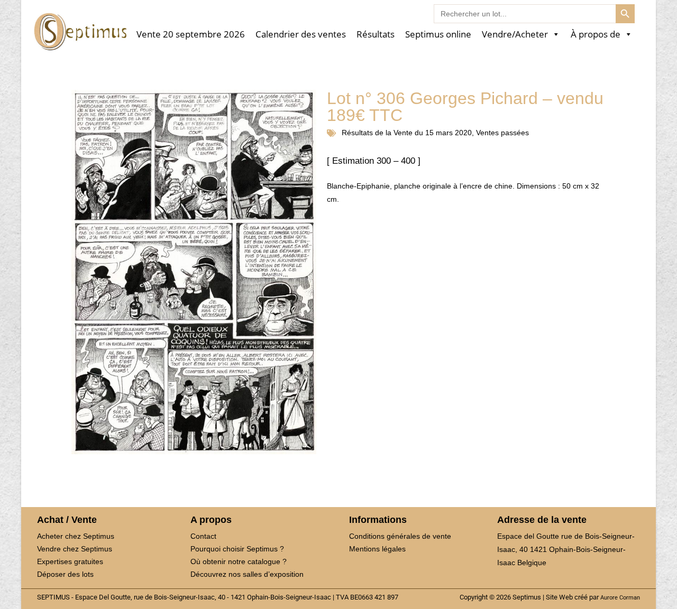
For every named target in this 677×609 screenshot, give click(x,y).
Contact (203, 536)
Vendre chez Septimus (74, 549)
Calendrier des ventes (300, 34)
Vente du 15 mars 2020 (433, 132)
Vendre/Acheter (515, 34)
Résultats (375, 34)
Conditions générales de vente (400, 536)
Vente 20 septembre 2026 (190, 34)
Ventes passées (502, 132)
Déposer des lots (65, 574)
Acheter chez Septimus (75, 536)
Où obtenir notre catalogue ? (238, 561)
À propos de (595, 34)
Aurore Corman (620, 597)
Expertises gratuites (70, 561)
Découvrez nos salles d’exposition (247, 574)
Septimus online (438, 34)
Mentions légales (377, 549)
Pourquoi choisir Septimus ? (237, 549)
